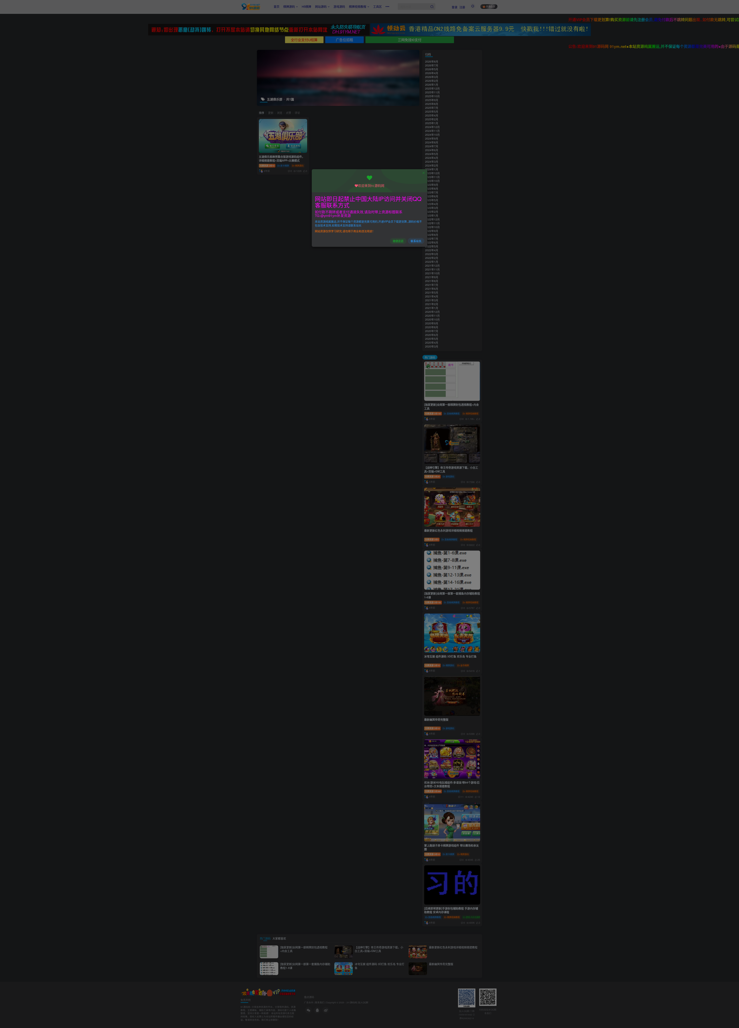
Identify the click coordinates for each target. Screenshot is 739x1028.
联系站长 (416, 241)
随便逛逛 (398, 241)
